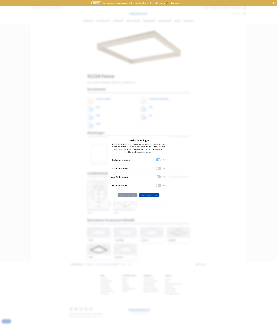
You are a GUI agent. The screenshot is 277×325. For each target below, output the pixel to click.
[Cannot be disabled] (158, 159)
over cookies (146, 152)
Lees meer (175, 3)
